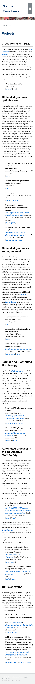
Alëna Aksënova (7, 530)
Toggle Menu (7, 25)
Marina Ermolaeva (11, 8)
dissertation (10, 200)
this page (23, 294)
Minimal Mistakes (6, 679)
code (14, 89)
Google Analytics (15, 680)
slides (8, 354)
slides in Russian (11, 662)
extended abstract (12, 240)
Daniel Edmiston (17, 371)
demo (18, 354)
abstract (8, 440)
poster (13, 222)
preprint (8, 89)
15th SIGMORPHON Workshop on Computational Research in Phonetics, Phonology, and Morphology (18, 510)
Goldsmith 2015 (7, 54)
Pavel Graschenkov (15, 622)
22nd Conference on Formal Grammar (18, 349)
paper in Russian (11, 632)
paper (8, 176)
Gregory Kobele (10, 302)
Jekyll (26, 677)
